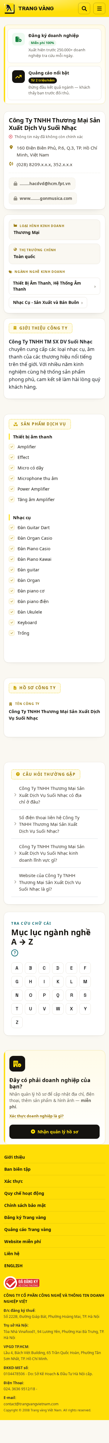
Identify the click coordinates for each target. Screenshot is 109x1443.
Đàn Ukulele (30, 612)
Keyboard (27, 622)
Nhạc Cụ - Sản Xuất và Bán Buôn (46, 302)
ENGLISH (13, 1265)
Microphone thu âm (38, 478)
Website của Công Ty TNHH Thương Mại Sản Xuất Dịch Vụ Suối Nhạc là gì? (50, 882)
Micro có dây (30, 468)
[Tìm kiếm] (84, 8)
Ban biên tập (17, 1169)
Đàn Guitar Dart (34, 527)
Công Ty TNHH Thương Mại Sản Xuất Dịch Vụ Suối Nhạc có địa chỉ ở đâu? (51, 795)
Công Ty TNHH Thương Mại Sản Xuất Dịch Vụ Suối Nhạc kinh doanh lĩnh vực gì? (51, 853)
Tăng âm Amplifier (36, 499)
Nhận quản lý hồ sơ (58, 1132)
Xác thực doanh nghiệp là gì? (36, 1116)
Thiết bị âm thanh (32, 437)
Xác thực (13, 1181)
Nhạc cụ (22, 517)
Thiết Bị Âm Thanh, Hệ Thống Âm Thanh (47, 286)
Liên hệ (11, 1253)
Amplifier (27, 447)
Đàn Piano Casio (34, 548)
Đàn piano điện (33, 601)
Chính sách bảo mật (25, 1205)
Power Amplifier (34, 489)
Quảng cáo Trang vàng (27, 1229)
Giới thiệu (14, 1157)
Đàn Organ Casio (35, 538)
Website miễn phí (22, 1241)
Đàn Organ (29, 580)
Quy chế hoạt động (24, 1193)
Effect (23, 457)
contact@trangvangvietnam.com (31, 1404)
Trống (23, 633)
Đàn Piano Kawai (34, 559)
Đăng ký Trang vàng (25, 1217)
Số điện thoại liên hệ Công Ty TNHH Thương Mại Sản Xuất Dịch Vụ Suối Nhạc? (49, 824)
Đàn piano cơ (31, 591)
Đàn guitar (28, 570)
